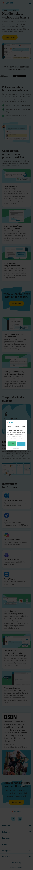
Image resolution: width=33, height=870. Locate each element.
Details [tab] (17, 426)
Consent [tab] (9, 426)
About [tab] (23, 426)
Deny (21, 444)
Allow (11, 443)
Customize (16, 448)
